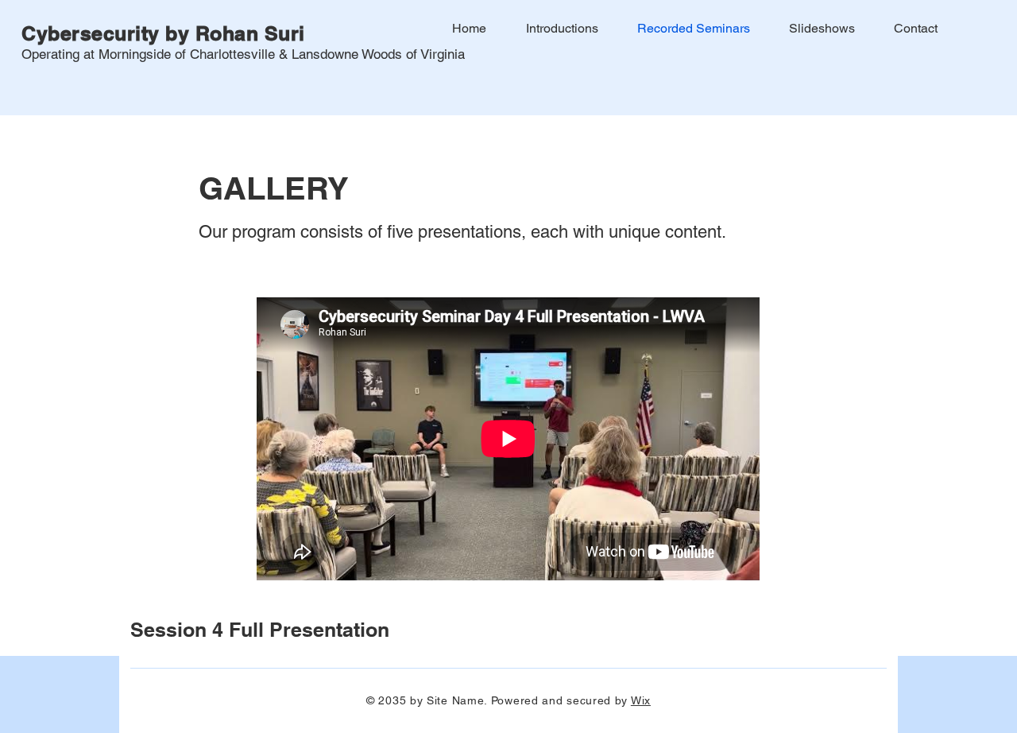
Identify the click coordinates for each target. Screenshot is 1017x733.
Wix (641, 700)
